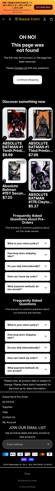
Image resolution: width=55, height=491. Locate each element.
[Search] (10, 19)
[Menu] (3, 19)
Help (5, 411)
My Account (9, 422)
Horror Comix (31, 480)
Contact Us (20, 67)
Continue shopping (27, 79)
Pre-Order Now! (43, 7)
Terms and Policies (27, 487)
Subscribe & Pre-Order (15, 396)
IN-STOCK (8, 401)
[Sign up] (48, 444)
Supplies (7, 406)
